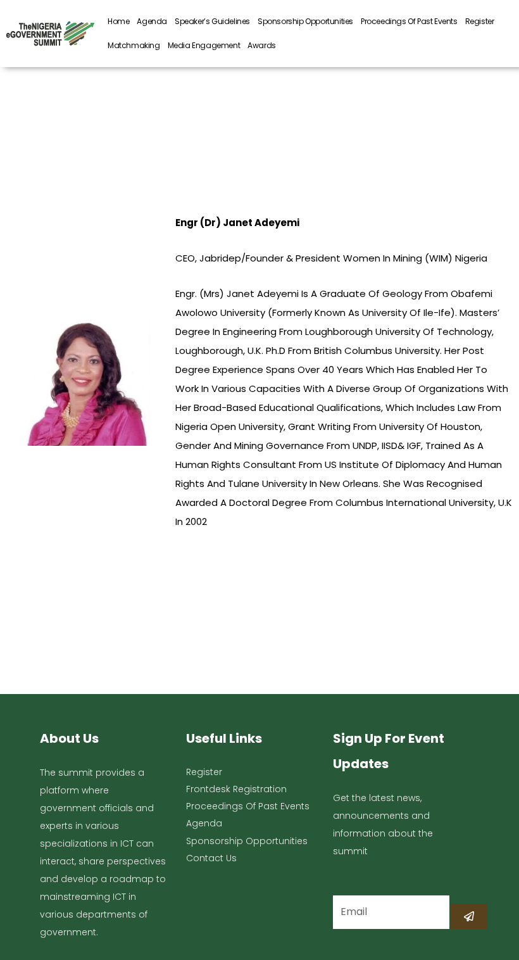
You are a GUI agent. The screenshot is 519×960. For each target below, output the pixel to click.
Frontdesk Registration (236, 789)
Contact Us (211, 858)
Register (479, 21)
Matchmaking (134, 45)
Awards (261, 45)
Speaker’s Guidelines (212, 21)
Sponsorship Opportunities (305, 21)
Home (118, 21)
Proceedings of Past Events (409, 21)
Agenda (152, 21)
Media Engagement (204, 45)
